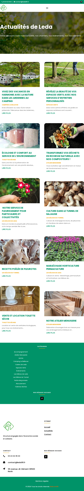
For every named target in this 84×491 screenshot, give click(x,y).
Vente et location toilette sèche (18, 317)
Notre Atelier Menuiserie (61, 320)
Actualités (48, 431)
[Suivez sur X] (21, 445)
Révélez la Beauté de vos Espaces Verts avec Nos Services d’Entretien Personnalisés (61, 96)
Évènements (20, 371)
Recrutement (21, 384)
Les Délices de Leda (9, 221)
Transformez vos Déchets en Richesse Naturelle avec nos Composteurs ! (63, 156)
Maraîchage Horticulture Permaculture (62, 267)
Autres (21, 358)
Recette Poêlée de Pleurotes (19, 269)
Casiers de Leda (21, 365)
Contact (47, 434)
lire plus (6, 113)
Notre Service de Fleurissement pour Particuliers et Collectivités (14, 212)
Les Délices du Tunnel (10, 273)
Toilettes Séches (9, 160)
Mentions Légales (42, 481)
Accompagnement (21, 352)
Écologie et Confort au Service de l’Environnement (19, 154)
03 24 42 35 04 (7, 2)
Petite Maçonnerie (20, 380)
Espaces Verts (52, 105)
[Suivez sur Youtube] (26, 445)
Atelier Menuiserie (53, 163)
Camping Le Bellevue (10, 105)
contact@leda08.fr (22, 2)
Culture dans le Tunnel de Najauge (62, 212)
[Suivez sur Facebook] (81, 2)
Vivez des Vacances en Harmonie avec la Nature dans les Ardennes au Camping (17, 96)
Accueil (47, 427)
